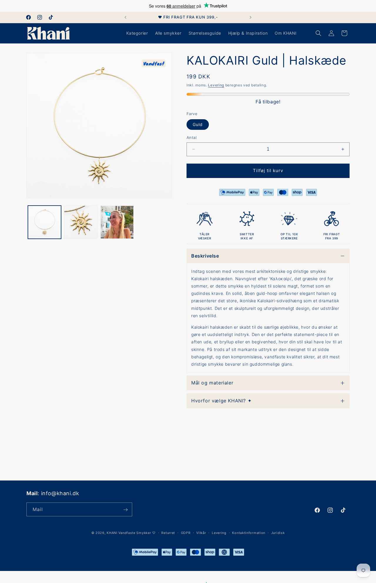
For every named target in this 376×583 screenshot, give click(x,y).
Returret (168, 532)
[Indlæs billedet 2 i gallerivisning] (80, 222)
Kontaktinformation (248, 532)
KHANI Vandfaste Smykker (129, 533)
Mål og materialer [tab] (212, 383)
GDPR (186, 532)
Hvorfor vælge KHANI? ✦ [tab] (221, 401)
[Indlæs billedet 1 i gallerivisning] (44, 222)
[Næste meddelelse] (250, 17)
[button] (318, 33)
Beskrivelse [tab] (205, 256)
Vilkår (201, 532)
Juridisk (278, 532)
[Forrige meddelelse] (125, 17)
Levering (216, 85)
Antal (192, 137)
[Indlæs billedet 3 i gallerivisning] (117, 222)
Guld (198, 124)
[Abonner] (125, 510)
